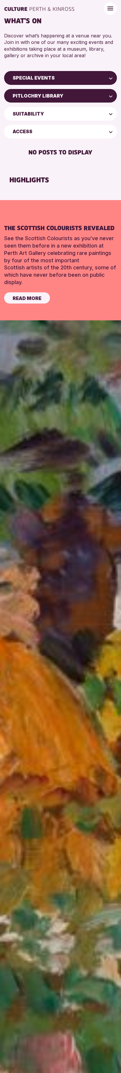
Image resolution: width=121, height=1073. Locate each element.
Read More (27, 298)
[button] (110, 78)
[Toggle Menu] (110, 8)
